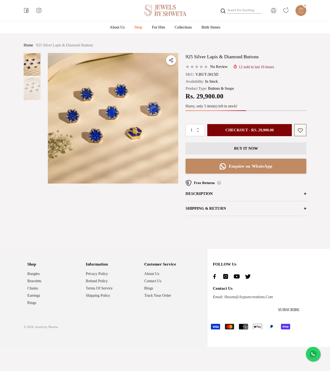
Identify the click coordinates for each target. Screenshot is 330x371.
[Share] (171, 60)
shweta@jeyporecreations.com (248, 297)
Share (171, 60)
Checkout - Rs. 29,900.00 (249, 130)
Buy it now (246, 148)
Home (28, 45)
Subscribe (289, 310)
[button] (300, 10)
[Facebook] (216, 276)
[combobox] (244, 10)
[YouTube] (238, 276)
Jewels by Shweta (46, 327)
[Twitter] (249, 276)
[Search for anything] (240, 10)
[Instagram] (227, 276)
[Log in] (273, 10)
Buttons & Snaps (221, 89)
